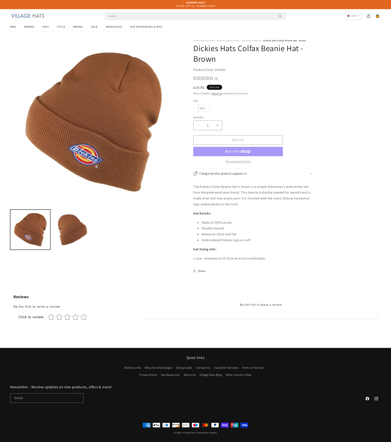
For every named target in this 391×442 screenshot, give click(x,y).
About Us (190, 375)
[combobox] (195, 16)
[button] (378, 16)
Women (29, 26)
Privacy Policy (148, 375)
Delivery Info (132, 367)
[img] (203, 79)
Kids (46, 26)
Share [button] (201, 271)
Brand (78, 26)
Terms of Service (253, 367)
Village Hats (188, 432)
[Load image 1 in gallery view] (30, 230)
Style (61, 26)
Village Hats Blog (211, 375)
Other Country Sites (239, 375)
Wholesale (114, 26)
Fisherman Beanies (251, 40)
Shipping (216, 93)
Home (196, 40)
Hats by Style (208, 40)
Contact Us (203, 367)
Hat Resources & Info (146, 26)
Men (13, 26)
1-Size (204, 109)
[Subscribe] (78, 398)
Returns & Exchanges (158, 367)
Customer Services (226, 367)
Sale (94, 26)
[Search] (280, 16)
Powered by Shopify (206, 432)
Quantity (198, 117)
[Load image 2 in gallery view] (72, 230)
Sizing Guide (184, 367)
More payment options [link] (238, 161)
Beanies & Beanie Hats (228, 40)
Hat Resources (170, 375)
